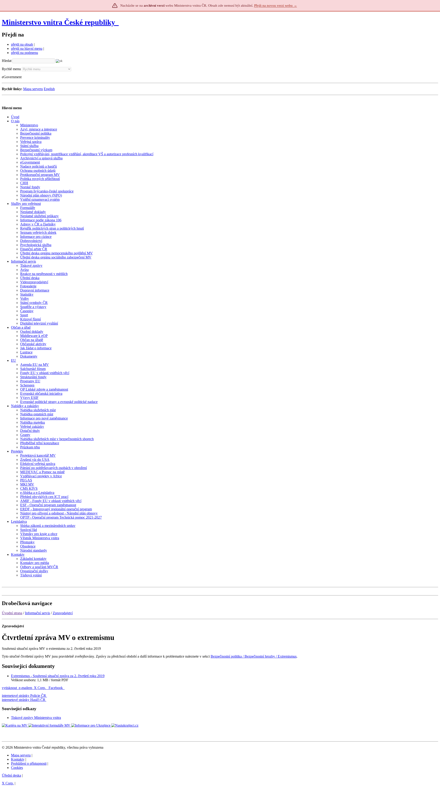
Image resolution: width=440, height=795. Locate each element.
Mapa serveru (33, 89)
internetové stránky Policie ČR (24, 696)
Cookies (17, 768)
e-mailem (25, 688)
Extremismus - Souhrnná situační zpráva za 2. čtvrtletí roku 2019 (57, 676)
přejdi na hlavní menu (26, 48)
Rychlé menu (11, 69)
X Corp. (40, 688)
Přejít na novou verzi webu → (275, 5)
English (49, 89)
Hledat (6, 61)
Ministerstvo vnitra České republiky (58, 22)
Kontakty (18, 759)
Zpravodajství (63, 613)
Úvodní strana (12, 613)
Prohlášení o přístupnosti (29, 763)
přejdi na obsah (22, 44)
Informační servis (37, 613)
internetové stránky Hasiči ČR (23, 700)
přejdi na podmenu (24, 53)
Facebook (56, 688)
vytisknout (9, 688)
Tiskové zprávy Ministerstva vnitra (36, 718)
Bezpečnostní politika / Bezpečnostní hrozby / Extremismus (254, 656)
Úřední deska (11, 775)
